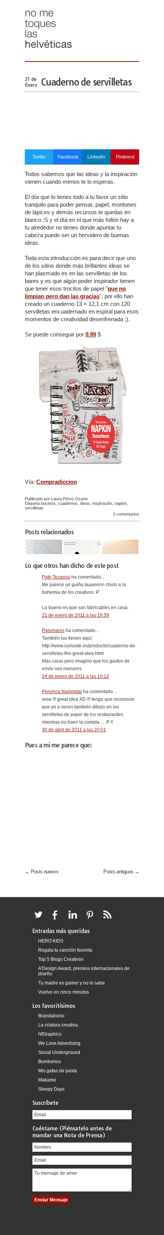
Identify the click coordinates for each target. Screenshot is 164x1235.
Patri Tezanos (56, 577)
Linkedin (96, 157)
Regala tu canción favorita (65, 950)
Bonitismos (49, 1061)
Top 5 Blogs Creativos (61, 959)
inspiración (102, 503)
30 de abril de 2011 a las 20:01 (74, 729)
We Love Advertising (59, 1043)
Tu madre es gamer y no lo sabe (71, 983)
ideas (85, 503)
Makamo (47, 1080)
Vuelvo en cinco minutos (63, 992)
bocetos (48, 503)
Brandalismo (51, 1015)
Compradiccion (56, 481)
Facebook (68, 157)
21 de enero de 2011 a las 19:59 (75, 615)
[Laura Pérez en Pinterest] (92, 919)
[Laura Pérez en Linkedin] (75, 919)
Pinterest (125, 157)
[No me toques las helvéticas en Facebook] (58, 919)
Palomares (53, 630)
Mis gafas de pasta (57, 1070)
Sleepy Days (51, 1089)
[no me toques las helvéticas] (48, 50)
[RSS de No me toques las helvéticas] (109, 919)
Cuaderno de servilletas (86, 82)
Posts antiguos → (121, 872)
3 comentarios (126, 514)
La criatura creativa (58, 1025)
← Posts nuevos (41, 872)
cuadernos (68, 503)
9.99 (90, 334)
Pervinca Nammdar (62, 691)
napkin (120, 503)
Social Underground (59, 1052)
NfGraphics (49, 1034)
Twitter (39, 157)
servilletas (34, 508)
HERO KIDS (50, 941)
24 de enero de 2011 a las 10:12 (75, 676)
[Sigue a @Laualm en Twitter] (40, 919)
